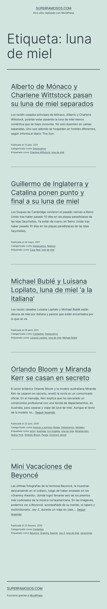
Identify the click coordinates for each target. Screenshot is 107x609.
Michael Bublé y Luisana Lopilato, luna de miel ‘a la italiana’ (51, 290)
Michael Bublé (69, 337)
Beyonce (34, 533)
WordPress (36, 595)
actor (32, 431)
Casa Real (35, 249)
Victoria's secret (57, 434)
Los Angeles (53, 431)
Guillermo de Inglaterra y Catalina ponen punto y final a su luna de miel (50, 192)
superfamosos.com (53, 8)
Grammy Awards (49, 533)
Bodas (56, 427)
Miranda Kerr (81, 431)
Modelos (80, 427)
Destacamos (39, 148)
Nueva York (17, 434)
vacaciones (86, 533)
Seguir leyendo (45, 412)
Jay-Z (62, 533)
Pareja (45, 434)
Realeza (51, 246)
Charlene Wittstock (40, 152)
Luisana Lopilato (38, 337)
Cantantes (38, 333)
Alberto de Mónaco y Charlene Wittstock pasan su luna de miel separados (52, 95)
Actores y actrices (42, 427)
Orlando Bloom (32, 434)
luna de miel (57, 152)
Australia (41, 431)
